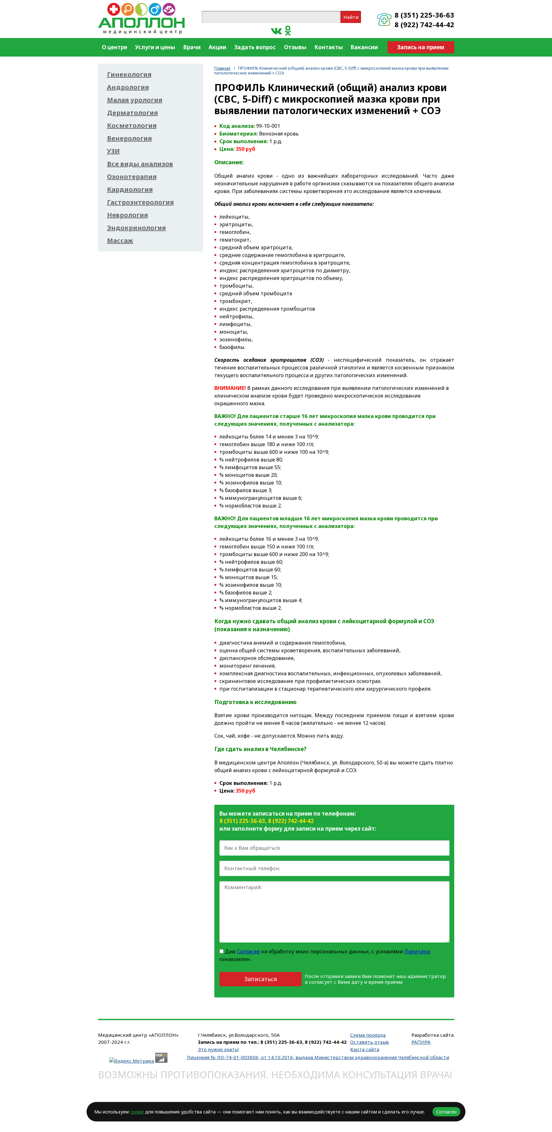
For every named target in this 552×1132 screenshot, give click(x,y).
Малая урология (134, 100)
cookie (137, 1112)
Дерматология (132, 113)
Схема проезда (368, 1035)
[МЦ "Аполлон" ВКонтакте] (276, 30)
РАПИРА (421, 1042)
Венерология (129, 138)
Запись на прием (420, 47)
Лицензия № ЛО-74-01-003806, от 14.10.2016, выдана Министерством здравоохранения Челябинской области (318, 1057)
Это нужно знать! (218, 1049)
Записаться (260, 979)
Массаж (120, 240)
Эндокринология (136, 228)
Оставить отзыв (369, 1042)
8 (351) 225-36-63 (424, 14)
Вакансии (364, 47)
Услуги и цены (155, 47)
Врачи (192, 47)
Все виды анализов (140, 164)
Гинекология (129, 74)
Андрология (128, 87)
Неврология (127, 215)
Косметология (132, 125)
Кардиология (130, 189)
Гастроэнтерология (140, 202)
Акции (217, 47)
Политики (417, 951)
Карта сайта (364, 1049)
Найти (350, 17)
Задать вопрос (255, 47)
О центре (114, 47)
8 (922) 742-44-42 (424, 24)
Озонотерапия (132, 177)
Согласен (446, 1112)
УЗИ (113, 151)
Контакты (328, 47)
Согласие (248, 951)
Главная (222, 68)
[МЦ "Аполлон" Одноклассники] (288, 30)
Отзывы (295, 47)
